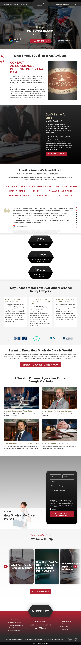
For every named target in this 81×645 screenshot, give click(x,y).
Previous (76, 208)
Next (76, 227)
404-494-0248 (73, 4)
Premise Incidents (14, 630)
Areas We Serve (67, 621)
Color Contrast (47, 644)
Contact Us (65, 629)
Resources (65, 624)
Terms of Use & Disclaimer (45, 639)
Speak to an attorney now (41, 364)
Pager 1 (2, 56)
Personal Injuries (14, 620)
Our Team (65, 626)
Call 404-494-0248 (40, 41)
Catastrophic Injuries (15, 622)
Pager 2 (2, 61)
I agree (53, 509)
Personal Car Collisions (16, 625)
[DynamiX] (72, 639)
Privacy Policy (58, 639)
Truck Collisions (14, 628)
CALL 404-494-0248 (56, 154)
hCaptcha (70, 519)
